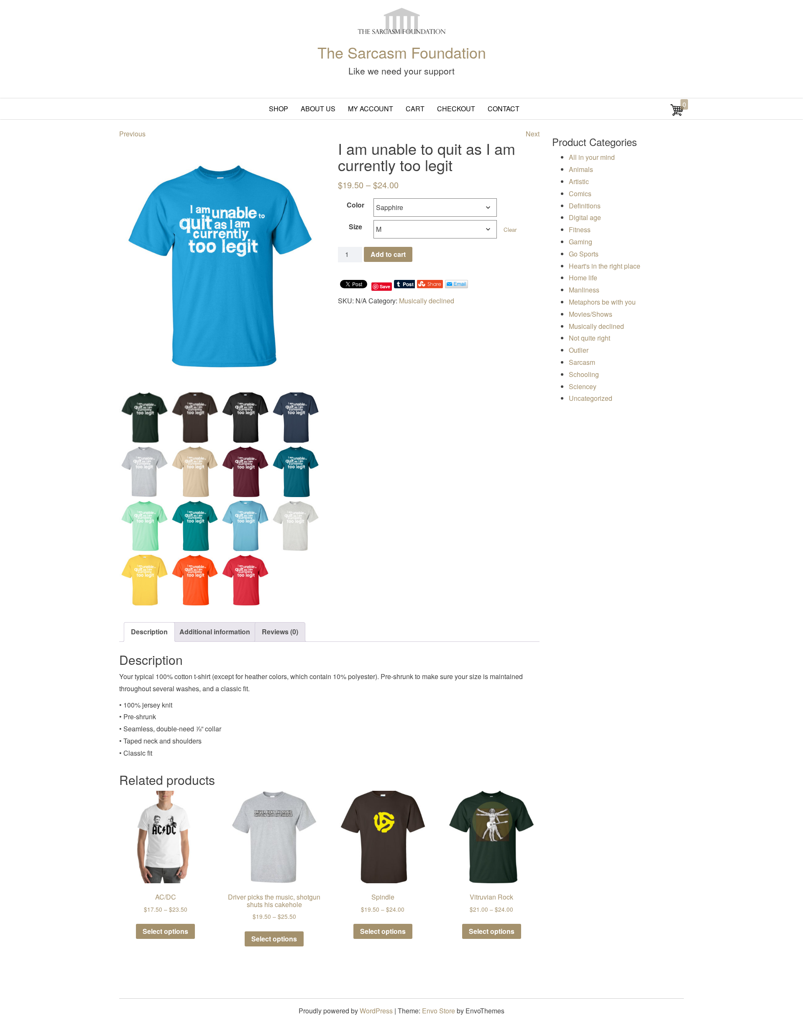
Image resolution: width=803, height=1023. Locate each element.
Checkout (456, 108)
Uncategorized (590, 398)
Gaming (580, 241)
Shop (278, 108)
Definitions (585, 205)
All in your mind (592, 157)
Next (533, 133)
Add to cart (388, 254)
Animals (581, 169)
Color (355, 205)
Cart (415, 108)
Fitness (580, 229)
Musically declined (426, 300)
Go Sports (583, 254)
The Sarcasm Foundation (401, 52)
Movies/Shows (590, 314)
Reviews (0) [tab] (280, 631)
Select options (165, 931)
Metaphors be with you (602, 302)
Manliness (584, 290)
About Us (318, 108)
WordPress (376, 1010)
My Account (370, 108)
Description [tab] (149, 631)
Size (355, 226)
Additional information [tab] (214, 631)
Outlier (578, 350)
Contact (503, 108)
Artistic (579, 181)
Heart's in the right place (604, 266)
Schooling (584, 374)
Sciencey (582, 386)
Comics (580, 193)
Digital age (585, 217)
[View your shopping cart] (677, 114)
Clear (510, 229)
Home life (583, 277)
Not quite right (589, 338)
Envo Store (438, 1010)
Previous (132, 133)
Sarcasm (582, 362)
